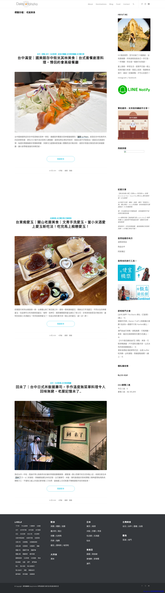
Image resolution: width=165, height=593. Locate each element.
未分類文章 (80, 54)
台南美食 (25, 546)
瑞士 (17, 566)
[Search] (133, 4)
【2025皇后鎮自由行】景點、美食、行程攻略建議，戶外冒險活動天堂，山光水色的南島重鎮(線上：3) (134, 343)
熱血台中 (121, 246)
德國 (58, 526)
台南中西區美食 (20, 538)
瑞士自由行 (19, 570)
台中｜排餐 (41, 54)
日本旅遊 (33, 558)
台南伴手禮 (29, 538)
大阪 (88, 531)
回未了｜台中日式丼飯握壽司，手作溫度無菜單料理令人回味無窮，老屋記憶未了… (61, 389)
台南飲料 (32, 546)
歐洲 (39, 558)
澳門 (28, 562)
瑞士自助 (22, 566)
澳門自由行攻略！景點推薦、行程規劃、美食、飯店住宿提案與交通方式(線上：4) (134, 334)
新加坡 (94, 554)
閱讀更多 (60, 159)
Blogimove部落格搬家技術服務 (154, 591)
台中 (17, 530)
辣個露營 (143, 251)
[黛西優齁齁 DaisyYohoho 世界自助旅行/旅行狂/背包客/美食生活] (27, 4)
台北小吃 (29, 534)
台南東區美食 (33, 542)
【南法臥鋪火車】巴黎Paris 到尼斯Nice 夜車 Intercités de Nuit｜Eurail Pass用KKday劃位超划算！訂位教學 (133, 195)
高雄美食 (32, 574)
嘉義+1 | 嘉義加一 (132, 251)
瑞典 (58, 540)
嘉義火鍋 (18, 554)
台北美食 (36, 534)
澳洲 (52, 559)
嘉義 (38, 546)
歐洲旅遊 (18, 562)
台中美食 (38, 530)
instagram (122, 77)
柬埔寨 (89, 559)
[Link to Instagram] (145, 4)
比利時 (59, 536)
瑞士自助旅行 (31, 566)
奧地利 (59, 545)
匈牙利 (66, 545)
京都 (94, 531)
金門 (130, 540)
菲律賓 (96, 559)
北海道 (39, 526)
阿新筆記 (121, 251)
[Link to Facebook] (142, 4)
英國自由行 (32, 570)
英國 (25, 570)
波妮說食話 (122, 242)
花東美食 (68, 218)
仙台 (88, 540)
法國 (24, 562)
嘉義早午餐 (26, 550)
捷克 (52, 545)
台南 (141, 526)
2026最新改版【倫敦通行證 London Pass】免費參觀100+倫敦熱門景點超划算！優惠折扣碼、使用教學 (134, 219)
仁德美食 (32, 526)
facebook (132, 77)
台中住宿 (31, 530)
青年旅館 (25, 574)
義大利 (53, 531)
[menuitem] (90, 4)
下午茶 (17, 526)
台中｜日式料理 (55, 383)
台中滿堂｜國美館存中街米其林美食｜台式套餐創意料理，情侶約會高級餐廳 (61, 60)
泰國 (88, 554)
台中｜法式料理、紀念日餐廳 (55, 54)
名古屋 (89, 536)
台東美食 (53, 218)
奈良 (99, 531)
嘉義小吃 (18, 550)
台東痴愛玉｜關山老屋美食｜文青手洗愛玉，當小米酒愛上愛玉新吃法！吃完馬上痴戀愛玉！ (61, 224)
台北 (17, 534)
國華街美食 (19, 558)
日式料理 (26, 558)
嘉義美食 (25, 554)
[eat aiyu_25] (61, 270)
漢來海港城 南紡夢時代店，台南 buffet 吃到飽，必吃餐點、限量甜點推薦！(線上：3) (133, 353)
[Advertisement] (61, 33)
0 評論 (60, 171)
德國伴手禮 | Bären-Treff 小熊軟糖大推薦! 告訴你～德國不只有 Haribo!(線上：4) (134, 324)
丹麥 (52, 540)
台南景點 (25, 542)
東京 (88, 526)
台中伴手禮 (23, 530)
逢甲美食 (18, 574)
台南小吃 (18, 542)
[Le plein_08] (61, 102)
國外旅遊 (32, 554)
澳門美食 (34, 562)
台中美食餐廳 (71, 54)
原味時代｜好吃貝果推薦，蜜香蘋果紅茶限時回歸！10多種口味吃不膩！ (133, 227)
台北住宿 (22, 534)
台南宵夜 (37, 538)
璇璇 (70, 171)
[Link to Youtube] (148, 4)
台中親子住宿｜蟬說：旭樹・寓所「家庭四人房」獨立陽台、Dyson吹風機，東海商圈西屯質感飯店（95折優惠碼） (134, 204)
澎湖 (124, 540)
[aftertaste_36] (61, 435)
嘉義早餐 (33, 550)
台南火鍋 (18, 546)
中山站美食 (24, 526)
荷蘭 (52, 536)
